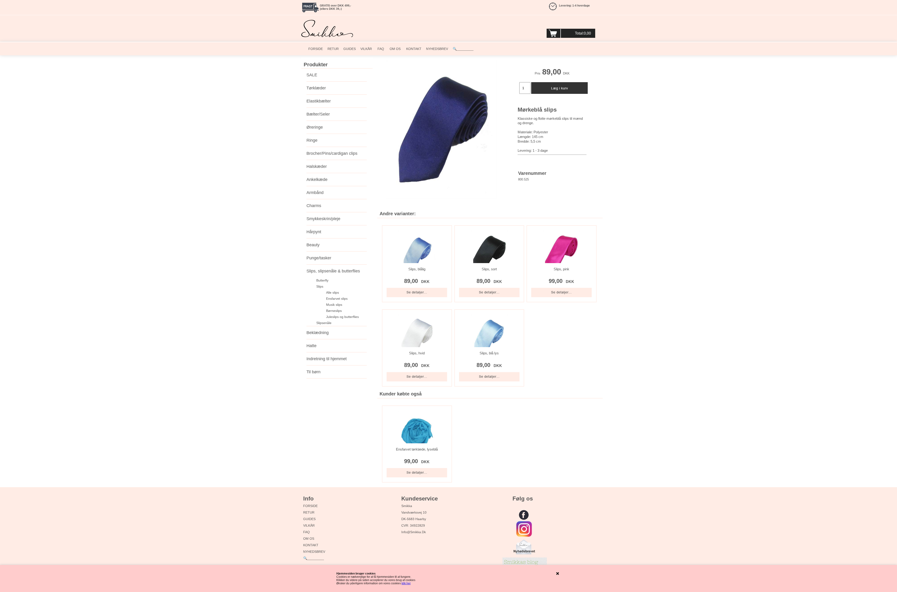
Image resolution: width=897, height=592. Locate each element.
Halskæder (316, 166)
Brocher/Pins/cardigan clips (331, 153)
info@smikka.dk (413, 532)
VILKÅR (366, 49)
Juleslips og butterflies (342, 317)
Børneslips (334, 311)
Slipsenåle (323, 323)
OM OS (395, 49)
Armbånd (315, 192)
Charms (313, 205)
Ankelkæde (316, 179)
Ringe (311, 140)
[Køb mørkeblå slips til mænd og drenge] (441, 130)
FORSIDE (315, 49)
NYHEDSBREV (437, 49)
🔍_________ (463, 49)
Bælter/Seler (318, 114)
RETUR (333, 49)
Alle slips (332, 292)
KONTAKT (413, 49)
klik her (406, 583)
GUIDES (349, 49)
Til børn (313, 372)
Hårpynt (313, 231)
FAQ (380, 49)
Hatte (311, 345)
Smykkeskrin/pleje (323, 218)
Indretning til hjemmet (326, 358)
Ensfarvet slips (337, 298)
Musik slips (334, 305)
